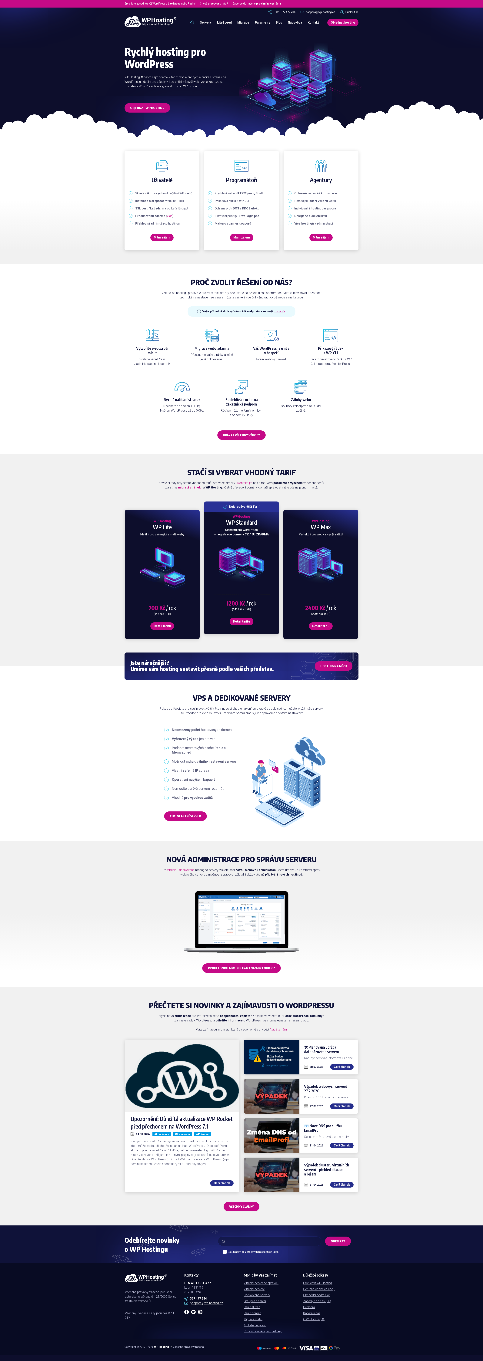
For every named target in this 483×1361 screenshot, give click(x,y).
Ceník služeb (252, 1307)
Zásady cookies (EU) (317, 1301)
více (169, 216)
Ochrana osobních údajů (319, 1289)
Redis (191, 3)
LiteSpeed (174, 3)
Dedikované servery (257, 1295)
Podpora (309, 1307)
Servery (206, 22)
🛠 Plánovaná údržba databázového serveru (321, 1049)
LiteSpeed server (255, 1301)
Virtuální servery (254, 1289)
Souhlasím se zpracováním (253, 1251)
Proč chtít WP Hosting (317, 1283)
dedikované (187, 870)
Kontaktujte (244, 483)
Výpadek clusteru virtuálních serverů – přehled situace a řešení (326, 1169)
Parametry (262, 22)
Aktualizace (161, 1134)
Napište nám (278, 1029)
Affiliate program (255, 1325)
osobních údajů (270, 1251)
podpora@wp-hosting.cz (320, 12)
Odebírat (338, 1241)
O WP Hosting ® (314, 1319)
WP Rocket (202, 1134)
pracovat (213, 3)
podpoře (279, 311)
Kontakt (313, 22)
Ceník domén (252, 1313)
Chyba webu (182, 1134)
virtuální (172, 870)
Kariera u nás (311, 1313)
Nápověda (295, 22)
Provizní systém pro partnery (263, 1331)
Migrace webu (253, 1319)
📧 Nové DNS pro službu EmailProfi (323, 1128)
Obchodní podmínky (316, 1295)
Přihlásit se (351, 12)
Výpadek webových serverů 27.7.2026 (325, 1088)
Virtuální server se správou (261, 1283)
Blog (279, 22)
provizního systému (268, 3)
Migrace (243, 22)
